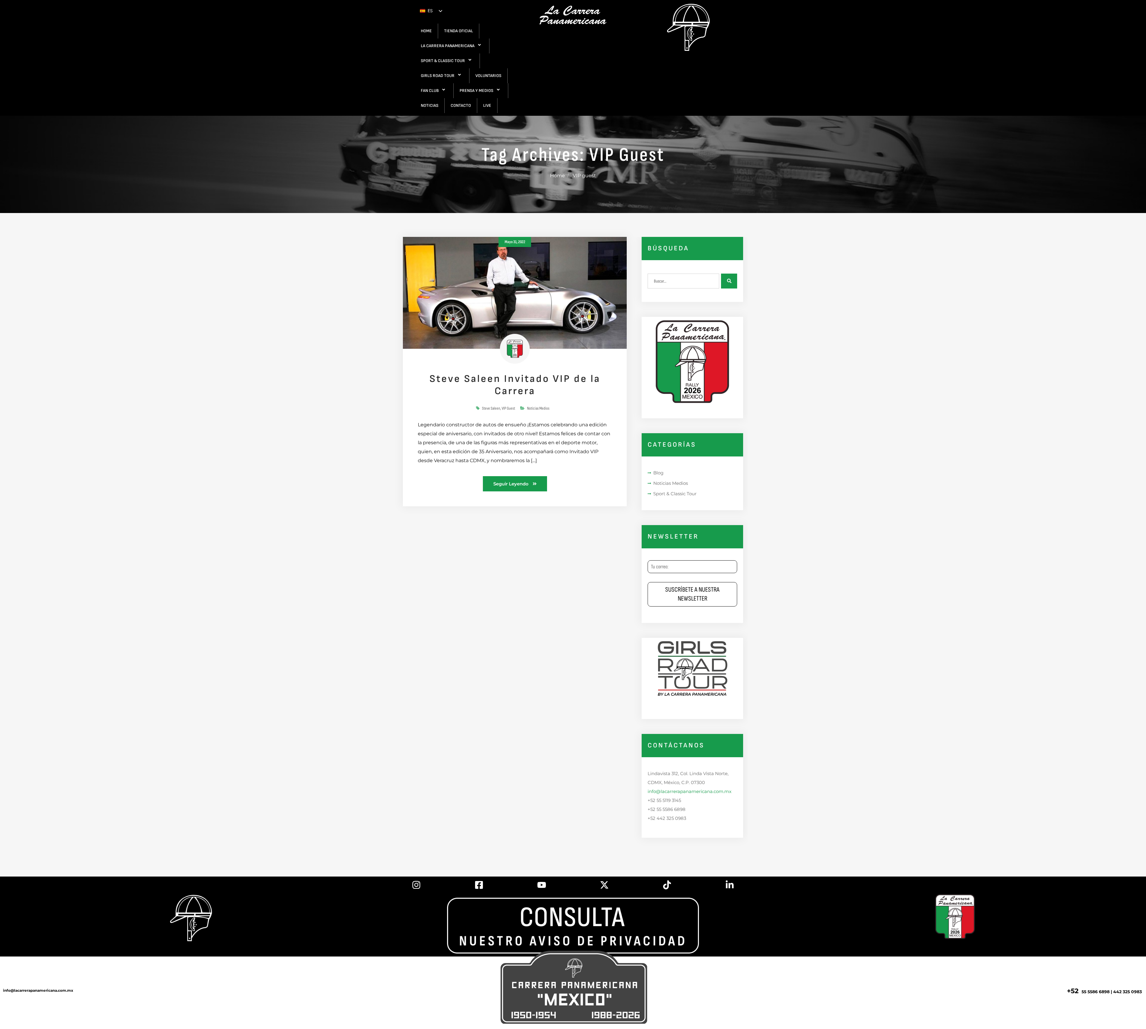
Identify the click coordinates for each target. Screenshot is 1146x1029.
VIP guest (508, 408)
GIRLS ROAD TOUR (438, 75)
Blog (658, 473)
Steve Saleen (491, 408)
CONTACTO (461, 105)
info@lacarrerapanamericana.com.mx (689, 791)
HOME (426, 30)
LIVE (487, 105)
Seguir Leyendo (511, 484)
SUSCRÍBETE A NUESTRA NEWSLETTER (692, 594)
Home (557, 175)
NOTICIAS (429, 105)
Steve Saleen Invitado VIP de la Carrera (514, 385)
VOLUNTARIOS (488, 75)
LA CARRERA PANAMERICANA (448, 45)
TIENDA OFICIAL (458, 30)
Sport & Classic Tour (675, 493)
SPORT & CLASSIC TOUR (443, 60)
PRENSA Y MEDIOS (476, 90)
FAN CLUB (430, 90)
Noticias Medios (538, 408)
